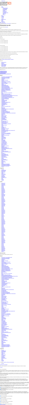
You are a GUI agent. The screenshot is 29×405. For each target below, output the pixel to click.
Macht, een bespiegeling (4, 324)
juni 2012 (3, 244)
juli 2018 (3, 206)
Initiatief (2, 135)
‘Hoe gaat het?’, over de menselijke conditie (7, 76)
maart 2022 (3, 188)
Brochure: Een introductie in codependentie (7, 275)
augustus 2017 (3, 213)
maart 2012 (3, 246)
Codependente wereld (4, 281)
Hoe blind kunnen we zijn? (5, 311)
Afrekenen (3, 80)
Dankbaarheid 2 (3, 108)
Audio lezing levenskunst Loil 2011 (6, 88)
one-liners (3, 179)
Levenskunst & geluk (4, 141)
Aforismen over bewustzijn (5, 260)
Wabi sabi (3, 158)
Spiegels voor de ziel (4, 156)
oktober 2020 (3, 195)
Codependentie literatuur (4, 283)
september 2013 (3, 235)
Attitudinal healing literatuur (5, 85)
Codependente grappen (4, 100)
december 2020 (3, 194)
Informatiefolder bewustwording (5, 315)
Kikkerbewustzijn (4, 138)
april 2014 (3, 233)
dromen (2, 173)
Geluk (2, 124)
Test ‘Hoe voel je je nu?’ (4, 157)
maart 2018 (3, 209)
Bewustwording (3, 271)
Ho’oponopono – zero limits (5, 129)
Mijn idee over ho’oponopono (5, 326)
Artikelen (3, 264)
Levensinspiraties (4, 321)
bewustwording (3, 171)
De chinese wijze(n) (4, 109)
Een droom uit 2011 (4, 121)
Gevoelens (3, 175)
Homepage (3, 134)
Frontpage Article (4, 174)
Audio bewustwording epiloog (5, 266)
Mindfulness (3, 146)
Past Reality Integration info (5, 151)
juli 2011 (3, 251)
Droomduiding (3, 118)
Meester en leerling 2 (4, 144)
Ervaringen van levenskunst (5, 122)
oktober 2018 (3, 205)
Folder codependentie (4, 303)
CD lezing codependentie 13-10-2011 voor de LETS (8, 97)
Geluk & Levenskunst (4, 305)
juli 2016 (3, 216)
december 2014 (3, 229)
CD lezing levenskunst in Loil (5, 98)
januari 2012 (3, 247)
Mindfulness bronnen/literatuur (5, 328)
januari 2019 (3, 203)
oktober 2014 (3, 230)
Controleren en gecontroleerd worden (6, 106)
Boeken (2, 93)
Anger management (4, 262)
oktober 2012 (3, 241)
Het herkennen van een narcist (5, 128)
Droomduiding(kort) (4, 299)
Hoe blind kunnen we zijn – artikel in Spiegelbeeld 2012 (8, 130)
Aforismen (3, 79)
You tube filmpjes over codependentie (6, 165)
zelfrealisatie (12, 59)
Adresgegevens (3, 78)
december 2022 (3, 184)
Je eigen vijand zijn (4, 137)
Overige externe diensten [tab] (3, 390)
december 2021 (3, 190)
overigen (3, 180)
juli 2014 (3, 232)
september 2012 (3, 242)
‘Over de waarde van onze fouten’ (6, 77)
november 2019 (3, 201)
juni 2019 (3, 202)
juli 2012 (3, 243)
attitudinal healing (4, 351)
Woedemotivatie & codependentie (6, 164)
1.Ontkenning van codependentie (5, 258)
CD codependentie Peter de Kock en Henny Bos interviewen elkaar (10, 95)
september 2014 (3, 231)
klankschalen (3, 357)
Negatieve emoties (4, 149)
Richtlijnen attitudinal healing (5, 155)
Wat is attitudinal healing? (5, 340)
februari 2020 (3, 199)
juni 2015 (3, 225)
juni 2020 (3, 197)
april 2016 (3, 218)
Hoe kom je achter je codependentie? (6, 313)
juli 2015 (3, 224)
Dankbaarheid (3, 107)
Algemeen (3, 169)
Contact (2, 105)
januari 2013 (3, 239)
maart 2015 (3, 227)
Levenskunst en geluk (4, 142)
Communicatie (3, 285)
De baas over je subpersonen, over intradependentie (8, 289)
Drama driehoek (3, 114)
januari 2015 (3, 228)
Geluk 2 (2, 125)
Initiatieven (3, 136)
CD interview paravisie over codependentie (7, 277)
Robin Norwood (3, 336)
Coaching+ (3, 99)
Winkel (2, 160)
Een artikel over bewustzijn (5, 301)
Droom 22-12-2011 (4, 297)
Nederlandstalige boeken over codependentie (7, 148)
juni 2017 (3, 214)
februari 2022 (3, 189)
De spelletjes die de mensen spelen (6, 111)
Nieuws (2, 359)
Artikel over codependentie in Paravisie (6, 82)
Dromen (2, 295)
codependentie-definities (4, 104)
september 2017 (3, 212)
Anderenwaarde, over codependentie (6, 81)
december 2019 (3, 200)
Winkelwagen (3, 161)
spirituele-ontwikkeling (7, 59)
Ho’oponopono (3, 309)
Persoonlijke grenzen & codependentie (6, 332)
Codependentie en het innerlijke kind (6, 102)
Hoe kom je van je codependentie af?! (6, 133)
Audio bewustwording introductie (6, 86)
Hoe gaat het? (3, 132)
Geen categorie (3, 355)
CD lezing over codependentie (5, 279)
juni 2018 (3, 207)
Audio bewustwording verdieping (6, 87)
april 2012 (3, 245)
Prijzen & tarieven (4, 334)
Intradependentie (3, 317)
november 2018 (3, 204)
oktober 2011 (3, 249)
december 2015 (3, 221)
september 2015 (3, 223)
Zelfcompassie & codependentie (5, 346)
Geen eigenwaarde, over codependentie (6, 123)
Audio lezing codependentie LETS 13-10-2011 (7, 268)
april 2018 (3, 208)
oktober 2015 (3, 222)
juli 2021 (3, 193)
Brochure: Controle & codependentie (6, 274)
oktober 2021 (3, 191)
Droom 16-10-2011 (4, 116)
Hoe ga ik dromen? (4, 131)
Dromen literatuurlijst (4, 115)
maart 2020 (3, 198)
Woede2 (2, 163)
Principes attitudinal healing (5, 154)
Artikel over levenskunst (4, 83)
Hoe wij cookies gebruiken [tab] (3, 369)
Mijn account (3, 325)
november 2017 (3, 211)
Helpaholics (3, 127)
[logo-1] (5, 5)
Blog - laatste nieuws (2, 22)
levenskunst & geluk (4, 177)
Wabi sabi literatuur (4, 159)
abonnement (3, 59)
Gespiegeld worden (4, 307)
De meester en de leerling (5, 291)
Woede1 (2, 162)
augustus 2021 (3, 192)
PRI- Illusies (3, 153)
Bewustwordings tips (4, 91)
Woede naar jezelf (4, 342)
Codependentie (3, 101)
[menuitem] (15, 6)
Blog (2, 272)
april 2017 (3, 215)
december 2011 (3, 248)
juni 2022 (3, 186)
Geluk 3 (2, 126)
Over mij (3, 150)
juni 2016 (3, 217)
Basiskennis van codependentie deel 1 (6, 89)
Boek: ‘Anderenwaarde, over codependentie (7, 273)
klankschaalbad (3, 139)
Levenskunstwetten (4, 323)
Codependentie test (4, 103)
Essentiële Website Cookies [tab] (3, 375)
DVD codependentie (4, 119)
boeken (2, 172)
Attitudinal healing (4, 84)
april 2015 (3, 226)
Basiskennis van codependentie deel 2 (6, 270)
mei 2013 (3, 237)
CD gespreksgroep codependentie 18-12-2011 (7, 96)
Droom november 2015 (4, 117)
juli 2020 (3, 196)
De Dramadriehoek (4, 110)
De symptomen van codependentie (6, 112)
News (2, 178)
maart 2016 (3, 219)
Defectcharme (3, 113)
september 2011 (3, 250)
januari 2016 (3, 220)
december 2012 (3, 240)
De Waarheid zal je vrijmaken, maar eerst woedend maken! (9, 293)
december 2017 (3, 210)
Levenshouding (3, 140)
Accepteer (1, 367)
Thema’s (3, 338)
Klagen (2, 319)
